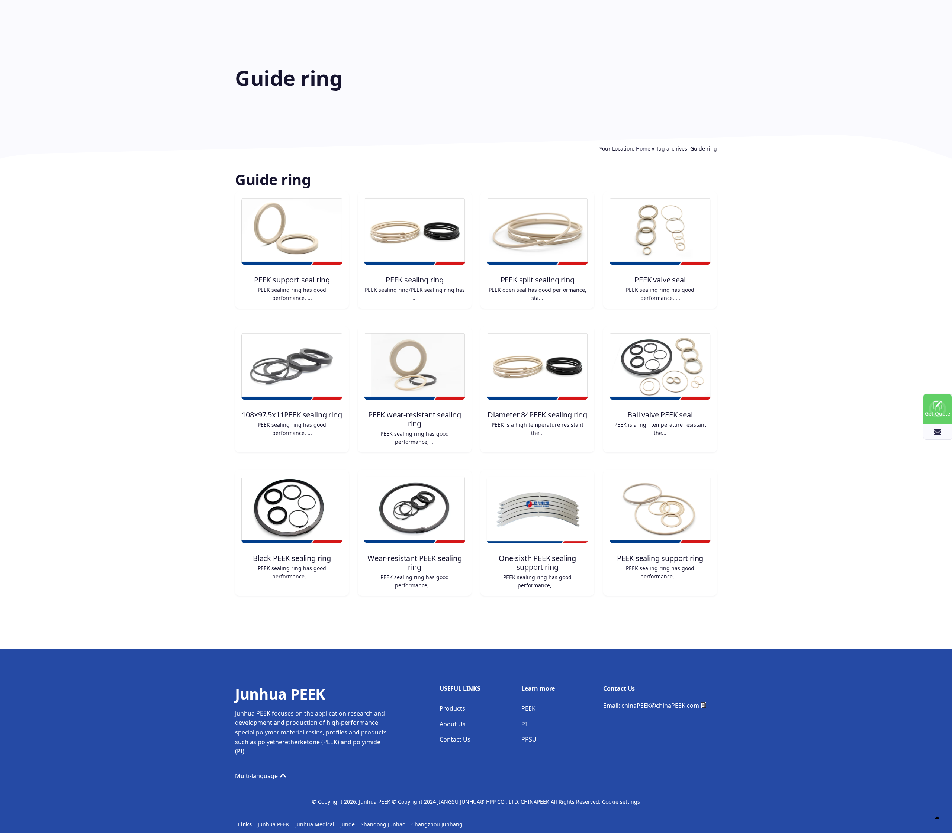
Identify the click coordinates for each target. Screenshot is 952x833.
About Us (453, 724)
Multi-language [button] (257, 776)
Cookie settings (621, 801)
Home (643, 148)
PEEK (528, 708)
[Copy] (703, 705)
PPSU (529, 739)
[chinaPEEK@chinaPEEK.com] (937, 431)
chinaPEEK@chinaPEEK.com (660, 705)
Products (452, 708)
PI (524, 724)
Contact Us (455, 739)
